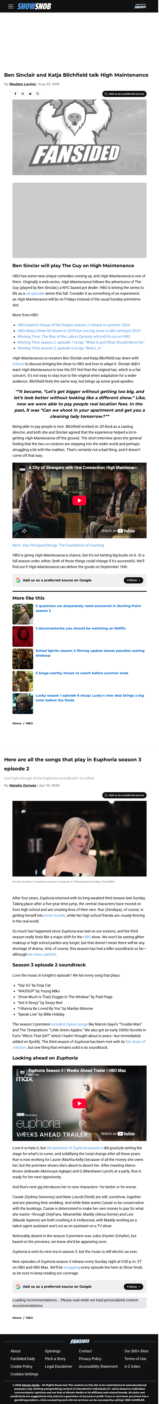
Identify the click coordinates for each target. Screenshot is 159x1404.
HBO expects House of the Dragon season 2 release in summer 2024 (73, 325)
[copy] (38, 94)
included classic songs (69, 1024)
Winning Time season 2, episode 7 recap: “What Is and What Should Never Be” (81, 342)
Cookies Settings (24, 1374)
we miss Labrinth (42, 954)
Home (17, 723)
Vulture (18, 364)
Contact (85, 1351)
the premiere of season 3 (75, 1148)
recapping (72, 1267)
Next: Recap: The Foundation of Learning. (58, 545)
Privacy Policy (90, 1359)
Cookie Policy (22, 1366)
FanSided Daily (23, 1359)
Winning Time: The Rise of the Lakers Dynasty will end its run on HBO (73, 336)
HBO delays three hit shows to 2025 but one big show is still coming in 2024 (78, 331)
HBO (29, 723)
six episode (35, 293)
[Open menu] (10, 6)
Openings (52, 1351)
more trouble (54, 915)
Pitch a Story (55, 1359)
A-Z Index (132, 1366)
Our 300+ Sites (136, 1351)
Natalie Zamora (23, 785)
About (15, 1351)
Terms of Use (135, 1359)
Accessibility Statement (98, 1366)
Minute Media (31, 1385)
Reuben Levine (23, 84)
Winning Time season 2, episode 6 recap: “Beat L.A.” (59, 348)
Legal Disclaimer (58, 1366)
